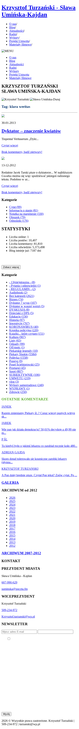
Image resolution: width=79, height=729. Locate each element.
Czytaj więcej (10, 145)
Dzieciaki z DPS (21, 313)
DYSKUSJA (19, 309)
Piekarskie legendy (23, 350)
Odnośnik (18, 220)
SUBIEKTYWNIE (24, 374)
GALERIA (10, 483)
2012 (12, 545)
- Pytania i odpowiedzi (25, 285)
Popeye (15, 361)
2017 (12, 528)
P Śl (4, 439)
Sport (16, 371)
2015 (12, 535)
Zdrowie (18, 392)
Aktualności (16, 30)
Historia (17, 320)
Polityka (18, 357)
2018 (12, 525)
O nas (12, 24)
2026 (12, 497)
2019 (12, 521)
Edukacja (18, 316)
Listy (15, 340)
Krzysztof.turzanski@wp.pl (18, 616)
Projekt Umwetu (19, 41)
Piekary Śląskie (23, 354)
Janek (7, 406)
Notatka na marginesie (26, 213)
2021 (12, 514)
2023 (12, 508)
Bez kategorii (21, 296)
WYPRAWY (19, 388)
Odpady (17, 344)
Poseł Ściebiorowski (24, 364)
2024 (12, 504)
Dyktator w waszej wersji (26, 306)
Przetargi (17, 368)
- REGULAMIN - (22, 289)
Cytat (15, 207)
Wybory (14, 37)
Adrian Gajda (13, 452)
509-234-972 (9, 610)
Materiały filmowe (20, 44)
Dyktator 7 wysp (23, 302)
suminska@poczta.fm (15, 589)
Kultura (17, 337)
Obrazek (17, 217)
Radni (12, 34)
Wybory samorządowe (26, 385)
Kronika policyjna (23, 330)
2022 (12, 511)
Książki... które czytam (26, 333)
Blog (12, 27)
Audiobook (18, 292)
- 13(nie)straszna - (22, 282)
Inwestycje (19, 323)
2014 (12, 538)
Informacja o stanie (23, 210)
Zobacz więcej (11, 267)
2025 (12, 501)
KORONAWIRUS (23, 326)
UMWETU (19, 378)
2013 (12, 542)
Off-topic (17, 347)
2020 (12, 518)
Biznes (16, 299)
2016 (12, 532)
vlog (14, 381)
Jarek (6, 423)
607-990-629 (9, 582)
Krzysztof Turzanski (20, 468)
